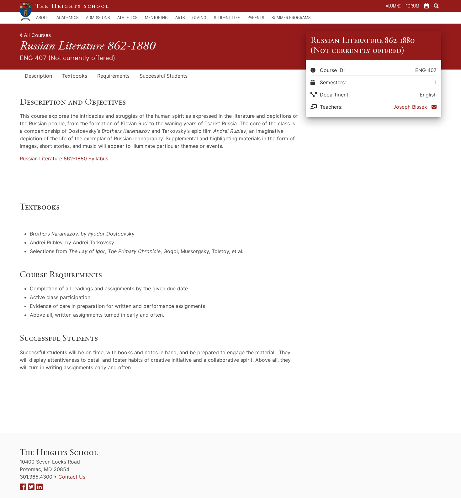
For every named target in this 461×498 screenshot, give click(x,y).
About (42, 17)
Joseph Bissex (410, 107)
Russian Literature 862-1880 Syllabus (64, 158)
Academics (67, 17)
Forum (412, 6)
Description (38, 76)
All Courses (37, 35)
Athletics (127, 17)
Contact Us (71, 477)
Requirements (113, 76)
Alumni (393, 6)
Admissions (98, 17)
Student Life (227, 17)
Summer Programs (291, 17)
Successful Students (164, 76)
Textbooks (74, 76)
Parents (255, 17)
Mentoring (156, 17)
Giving (199, 17)
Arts (180, 17)
